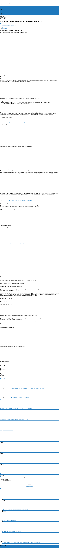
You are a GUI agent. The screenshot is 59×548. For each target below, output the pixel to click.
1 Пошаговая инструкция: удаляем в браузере (9, 25)
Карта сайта (28, 545)
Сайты (3, 8)
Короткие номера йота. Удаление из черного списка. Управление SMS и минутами (15, 498)
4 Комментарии (4, 27)
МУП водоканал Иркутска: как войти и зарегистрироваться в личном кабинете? (15, 509)
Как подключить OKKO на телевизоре (6, 430)
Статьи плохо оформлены (7, 480)
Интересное (4, 11)
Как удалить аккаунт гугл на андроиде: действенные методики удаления (20, 200)
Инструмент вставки (5, 13)
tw (2, 4)
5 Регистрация (4, 28)
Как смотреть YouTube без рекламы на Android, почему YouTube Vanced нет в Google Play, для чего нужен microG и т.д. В (21, 542)
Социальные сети (5, 10)
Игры (3, 6)
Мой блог (3, 12)
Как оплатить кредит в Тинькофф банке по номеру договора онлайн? (11, 473)
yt (1, 4)
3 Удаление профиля (5, 26)
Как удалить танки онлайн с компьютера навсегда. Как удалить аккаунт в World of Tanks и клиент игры (27, 388)
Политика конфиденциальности (11, 545)
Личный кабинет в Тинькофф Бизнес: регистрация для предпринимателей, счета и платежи (14, 419)
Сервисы (3, 9)
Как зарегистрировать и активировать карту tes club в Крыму (11, 531)
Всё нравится (5, 479)
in (3, 4)
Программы (4, 7)
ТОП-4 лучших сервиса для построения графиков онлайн (20, 397)
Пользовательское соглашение (21, 545)
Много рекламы (5, 482)
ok (0, 4)
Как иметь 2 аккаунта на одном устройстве (9, 520)
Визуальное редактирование (6, 14)
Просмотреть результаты (29, 486)
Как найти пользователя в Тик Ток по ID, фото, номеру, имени (10, 462)
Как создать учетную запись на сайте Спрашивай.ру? (17, 122)
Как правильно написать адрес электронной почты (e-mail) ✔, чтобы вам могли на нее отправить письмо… (17, 408)
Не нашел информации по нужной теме (9, 481)
